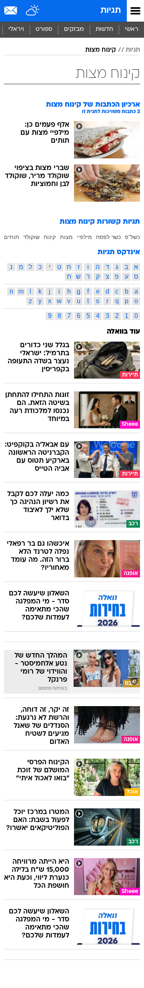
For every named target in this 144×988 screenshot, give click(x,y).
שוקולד (31, 237)
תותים (11, 237)
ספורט (44, 29)
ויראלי (16, 29)
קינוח (50, 237)
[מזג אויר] (33, 11)
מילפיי (84, 237)
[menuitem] (104, 29)
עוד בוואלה (123, 331)
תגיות (110, 10)
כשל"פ (132, 237)
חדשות (104, 29)
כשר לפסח (108, 237)
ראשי (131, 29)
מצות (66, 237)
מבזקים (74, 29)
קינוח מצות (100, 50)
